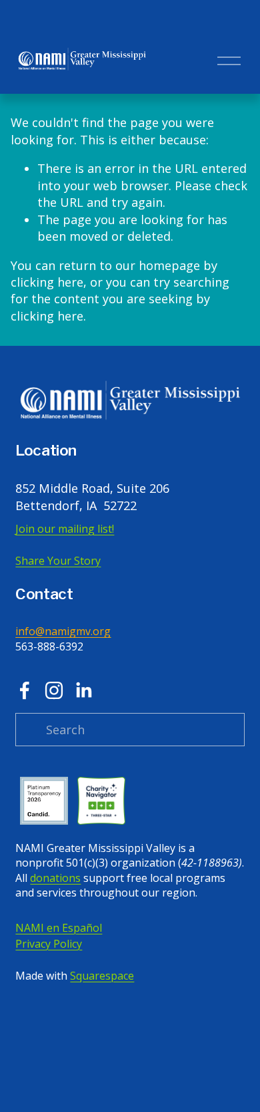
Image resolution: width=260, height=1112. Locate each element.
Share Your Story (58, 560)
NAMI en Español (58, 927)
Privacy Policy (48, 943)
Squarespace (102, 975)
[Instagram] (54, 690)
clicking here (47, 282)
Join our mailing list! (64, 528)
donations (55, 878)
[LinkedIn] (83, 690)
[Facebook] (24, 690)
